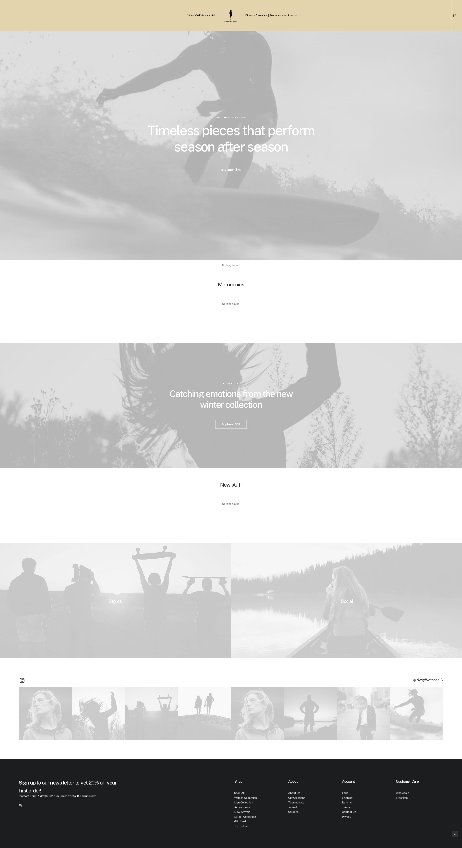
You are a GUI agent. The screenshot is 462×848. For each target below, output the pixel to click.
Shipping (347, 797)
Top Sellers (241, 826)
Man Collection (243, 802)
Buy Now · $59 (231, 170)
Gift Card (240, 821)
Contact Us (349, 811)
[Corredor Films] (231, 15)
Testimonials (296, 802)
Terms (346, 807)
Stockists (402, 797)
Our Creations (296, 797)
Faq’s (345, 792)
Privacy (346, 816)
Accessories (242, 807)
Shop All (239, 792)
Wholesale (402, 792)
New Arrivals (242, 811)
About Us (294, 792)
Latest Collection (245, 816)
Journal (292, 807)
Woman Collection (245, 797)
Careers (293, 811)
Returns (347, 802)
